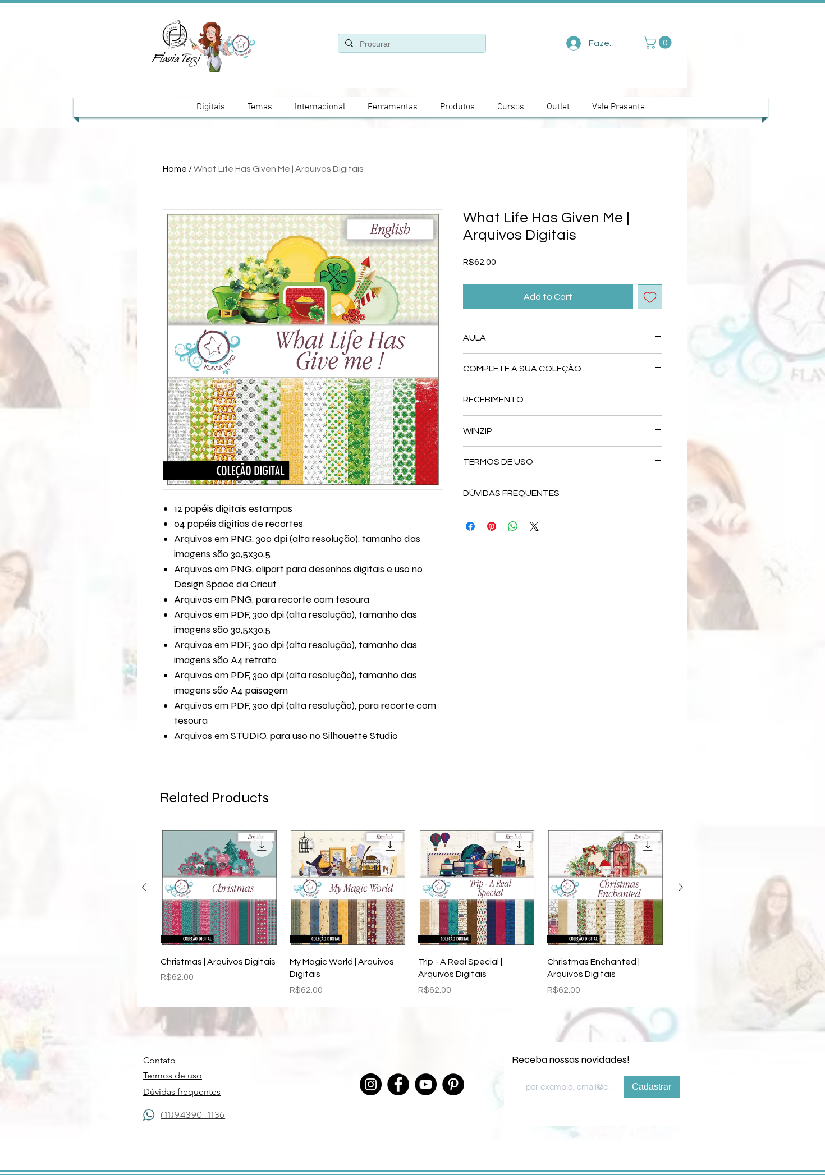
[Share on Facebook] (470, 526)
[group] (413, 912)
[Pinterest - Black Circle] (453, 1084)
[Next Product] (681, 887)
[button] (659, 42)
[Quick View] (219, 888)
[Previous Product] (144, 887)
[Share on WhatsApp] (513, 526)
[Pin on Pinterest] (491, 526)
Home (175, 168)
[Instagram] (371, 1084)
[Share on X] (534, 526)
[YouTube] (426, 1084)
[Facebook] (398, 1084)
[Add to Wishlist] (650, 296)
